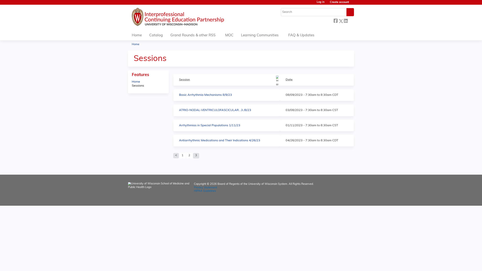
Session (184, 79)
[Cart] (353, 4)
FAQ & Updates (301, 35)
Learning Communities (260, 35)
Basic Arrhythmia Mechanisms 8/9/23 (205, 95)
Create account (339, 2)
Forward (351, 20)
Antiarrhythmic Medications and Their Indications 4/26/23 (219, 140)
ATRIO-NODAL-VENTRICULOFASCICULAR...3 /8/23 (215, 110)
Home (137, 35)
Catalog (156, 35)
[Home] (189, 18)
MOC (229, 35)
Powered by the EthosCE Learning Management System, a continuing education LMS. (340, 199)
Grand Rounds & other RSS (193, 35)
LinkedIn (346, 20)
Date (289, 79)
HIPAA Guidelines (205, 191)
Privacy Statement (205, 187)
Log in (320, 2)
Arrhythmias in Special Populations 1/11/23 (209, 125)
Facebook (335, 20)
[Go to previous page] (176, 155)
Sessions (138, 85)
